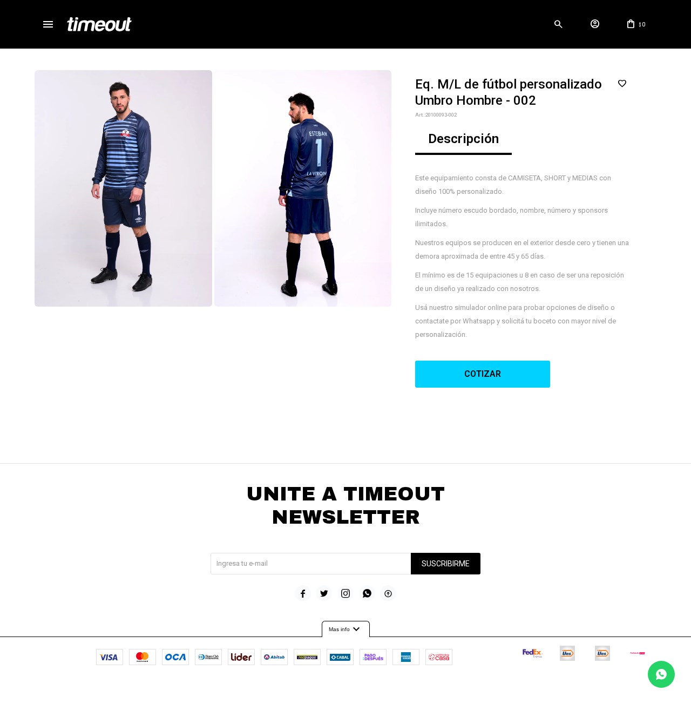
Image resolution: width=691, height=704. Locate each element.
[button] (558, 24)
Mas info (346, 629)
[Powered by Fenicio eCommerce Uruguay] (390, 690)
